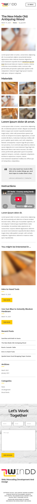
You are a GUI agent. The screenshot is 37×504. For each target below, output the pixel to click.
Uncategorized (5, 390)
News (15, 23)
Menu (31, 4)
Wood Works (5, 392)
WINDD (27, 499)
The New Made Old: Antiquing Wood (13, 343)
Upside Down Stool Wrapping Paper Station (16, 356)
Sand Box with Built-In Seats (11, 338)
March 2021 (5, 370)
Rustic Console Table (8, 347)
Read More (7, 300)
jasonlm (23, 23)
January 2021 (5, 373)
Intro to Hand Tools (10, 289)
